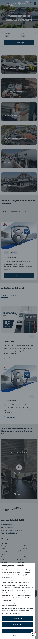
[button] (33, 634)
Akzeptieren (18, 618)
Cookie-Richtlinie (11, 636)
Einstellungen (17, 625)
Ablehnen (18, 631)
